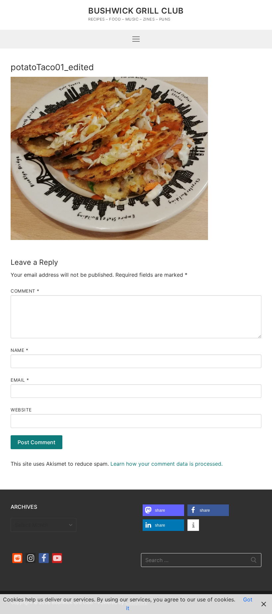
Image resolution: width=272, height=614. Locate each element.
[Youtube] (57, 558)
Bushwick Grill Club (136, 11)
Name (19, 350)
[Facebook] (44, 558)
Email (20, 380)
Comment (25, 291)
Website (21, 409)
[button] (163, 510)
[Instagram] (30, 558)
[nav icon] (136, 39)
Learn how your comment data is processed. (166, 463)
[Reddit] (17, 558)
